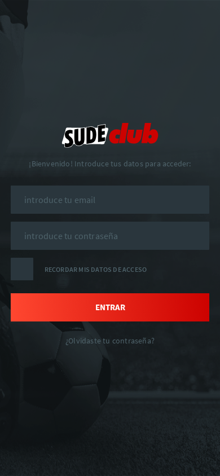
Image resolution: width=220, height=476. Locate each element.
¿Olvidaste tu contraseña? (110, 341)
